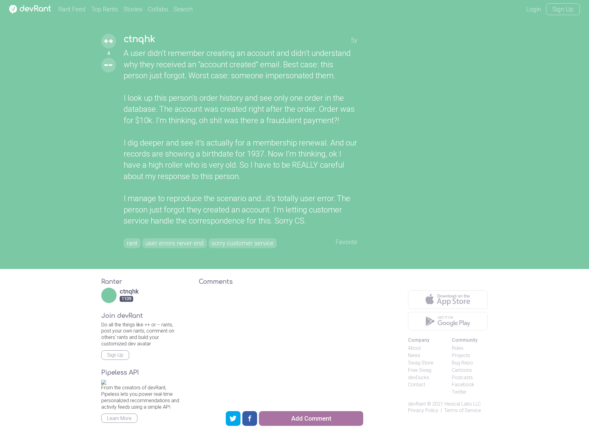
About (414, 348)
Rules (458, 348)
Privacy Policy (423, 410)
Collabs (158, 9)
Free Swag (419, 370)
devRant (417, 404)
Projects (461, 355)
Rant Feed (72, 9)
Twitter (459, 392)
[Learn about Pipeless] (103, 381)
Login (533, 9)
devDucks (418, 377)
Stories (133, 9)
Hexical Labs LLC (463, 404)
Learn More (119, 418)
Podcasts (462, 377)
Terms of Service (462, 410)
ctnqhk (139, 39)
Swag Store (420, 363)
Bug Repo (462, 363)
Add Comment (311, 418)
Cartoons (462, 370)
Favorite (346, 242)
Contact (416, 384)
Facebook (463, 384)
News (414, 355)
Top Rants (104, 9)
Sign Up (562, 9)
